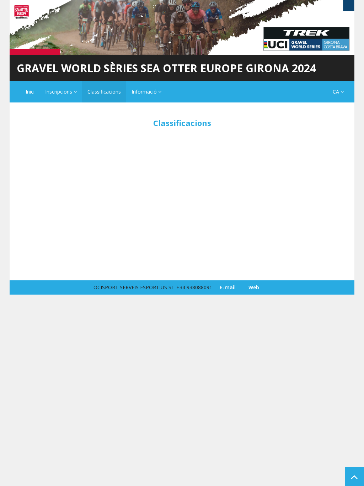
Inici (30, 91)
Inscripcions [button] (59, 91)
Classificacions (104, 91)
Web (253, 287)
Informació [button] (145, 91)
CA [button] (337, 91)
